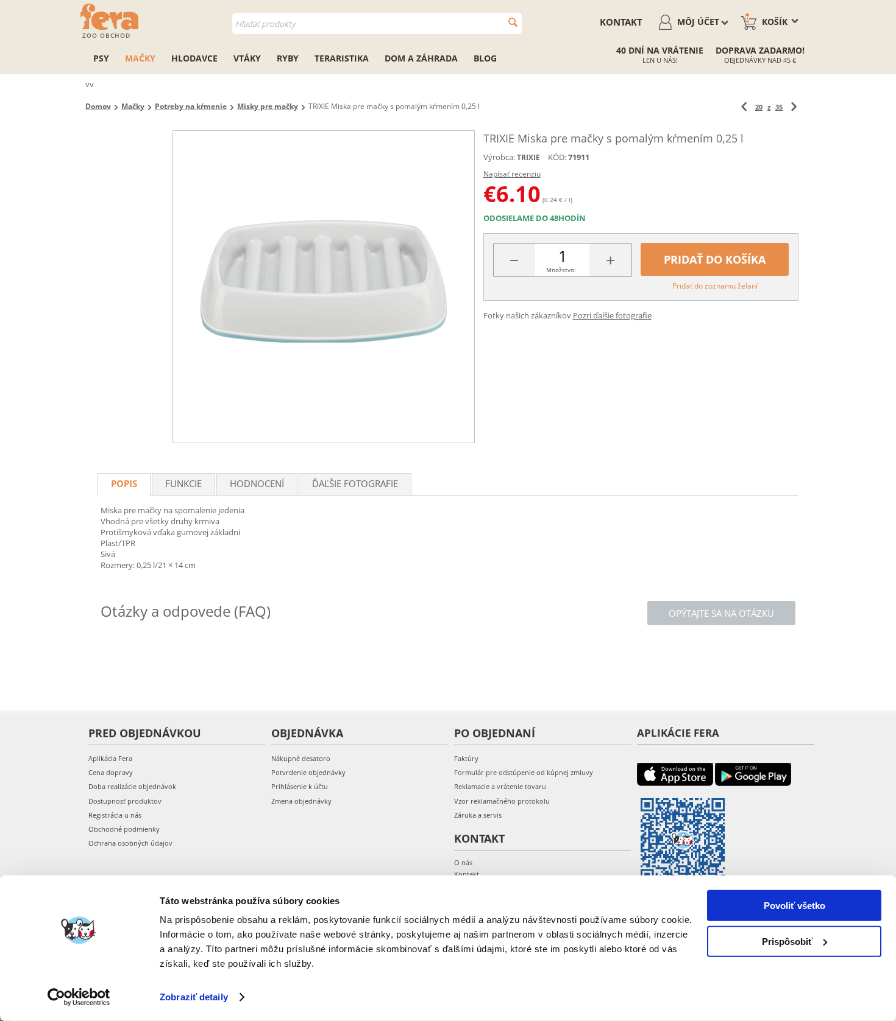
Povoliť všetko (794, 905)
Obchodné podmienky (124, 828)
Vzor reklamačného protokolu (502, 800)
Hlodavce (194, 58)
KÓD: (557, 157)
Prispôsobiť (787, 941)
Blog (485, 58)
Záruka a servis (478, 814)
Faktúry (466, 758)
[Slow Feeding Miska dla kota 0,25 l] (323, 287)
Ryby (288, 58)
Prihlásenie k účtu (299, 786)
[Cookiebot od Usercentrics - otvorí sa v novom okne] (79, 997)
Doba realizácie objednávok (132, 786)
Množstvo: (561, 269)
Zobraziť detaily (194, 997)
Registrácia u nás (114, 814)
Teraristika (342, 58)
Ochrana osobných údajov (130, 842)
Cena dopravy (110, 772)
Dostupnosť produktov (125, 800)
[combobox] (377, 23)
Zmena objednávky (301, 800)
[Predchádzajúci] (744, 106)
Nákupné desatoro (300, 758)
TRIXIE (528, 157)
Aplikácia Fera (110, 758)
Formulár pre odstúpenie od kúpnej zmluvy (523, 772)
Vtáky (247, 58)
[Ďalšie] (794, 106)
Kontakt (621, 22)
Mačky (140, 58)
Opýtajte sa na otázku (721, 613)
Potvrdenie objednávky (308, 772)
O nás (463, 862)
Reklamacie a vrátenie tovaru (500, 786)
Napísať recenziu (512, 174)
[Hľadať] (513, 22)
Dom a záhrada (421, 58)
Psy (101, 58)
